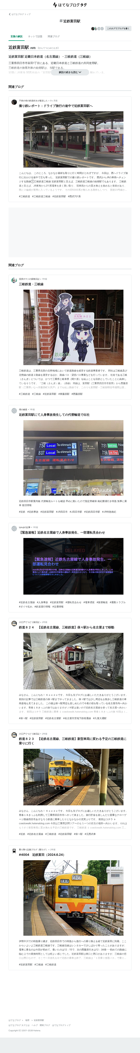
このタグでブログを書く (118, 28)
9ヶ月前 (54, 100)
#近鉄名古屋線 (27, 602)
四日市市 (22, 63)
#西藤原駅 (77, 393)
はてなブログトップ (61, 1025)
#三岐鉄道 (24, 196)
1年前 (44, 279)
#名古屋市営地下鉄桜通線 (77, 718)
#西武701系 (74, 196)
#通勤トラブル (118, 602)
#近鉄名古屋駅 (53, 718)
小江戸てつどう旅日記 (29, 622)
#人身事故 (42, 602)
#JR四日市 (62, 511)
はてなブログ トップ (21, 14)
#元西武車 (90, 833)
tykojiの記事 (24, 527)
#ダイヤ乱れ (25, 606)
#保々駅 (23, 718)
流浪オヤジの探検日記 (29, 279)
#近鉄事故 (32, 511)
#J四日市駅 (76, 511)
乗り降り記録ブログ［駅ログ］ (33, 849)
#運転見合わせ (73, 602)
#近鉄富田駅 (59, 196)
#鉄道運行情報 (42, 606)
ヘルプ (35, 1025)
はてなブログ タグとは (19, 1025)
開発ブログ (45, 1025)
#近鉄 (22, 511)
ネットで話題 (35, 36)
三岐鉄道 (75, 63)
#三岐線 (36, 393)
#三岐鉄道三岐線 (41, 196)
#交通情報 (58, 606)
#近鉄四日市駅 (92, 511)
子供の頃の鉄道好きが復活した (33, 100)
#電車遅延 (89, 602)
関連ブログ (54, 36)
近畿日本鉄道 (59, 63)
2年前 (44, 622)
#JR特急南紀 (109, 511)
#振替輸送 (102, 602)
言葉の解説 (17, 36)
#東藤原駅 (63, 393)
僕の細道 (23, 409)
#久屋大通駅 (100, 718)
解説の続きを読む (68, 72)
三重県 (13, 63)
